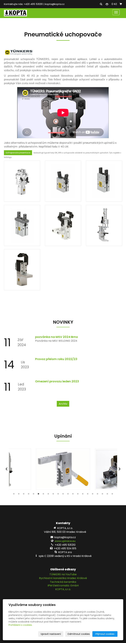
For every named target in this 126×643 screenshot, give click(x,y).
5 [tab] (33, 494)
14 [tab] (77, 494)
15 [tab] (82, 494)
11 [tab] (63, 494)
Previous (6, 469)
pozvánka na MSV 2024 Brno (56, 337)
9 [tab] (53, 494)
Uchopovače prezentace (18, 152)
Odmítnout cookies (78, 634)
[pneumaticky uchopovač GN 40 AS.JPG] (63, 225)
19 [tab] (102, 494)
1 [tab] (13, 494)
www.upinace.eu (65, 541)
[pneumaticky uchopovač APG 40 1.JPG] (22, 181)
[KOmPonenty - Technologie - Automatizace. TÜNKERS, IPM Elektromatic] (15, 13)
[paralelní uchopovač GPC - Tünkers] (22, 225)
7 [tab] (43, 494)
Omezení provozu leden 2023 (57, 381)
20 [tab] (107, 494)
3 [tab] (23, 494)
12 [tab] (68, 494)
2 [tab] (18, 494)
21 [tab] (112, 494)
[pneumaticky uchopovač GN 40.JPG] (22, 269)
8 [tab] (48, 494)
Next (119, 469)
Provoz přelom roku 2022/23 (56, 359)
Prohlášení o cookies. (20, 625)
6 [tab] (38, 494)
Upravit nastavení (51, 634)
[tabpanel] (63, 469)
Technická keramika (63, 582)
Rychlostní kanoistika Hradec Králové (63, 578)
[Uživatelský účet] (107, 4)
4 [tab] (28, 494)
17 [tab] (92, 494)
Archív (63, 404)
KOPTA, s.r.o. (63, 589)
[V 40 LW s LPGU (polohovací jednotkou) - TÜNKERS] (104, 225)
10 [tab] (58, 494)
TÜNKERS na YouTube (63, 574)
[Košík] (120, 4)
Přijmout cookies (104, 634)
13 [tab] (72, 494)
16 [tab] (87, 494)
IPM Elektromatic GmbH (63, 585)
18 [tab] (97, 494)
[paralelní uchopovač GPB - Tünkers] (104, 181)
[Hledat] (101, 4)
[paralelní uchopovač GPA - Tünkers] (63, 181)
